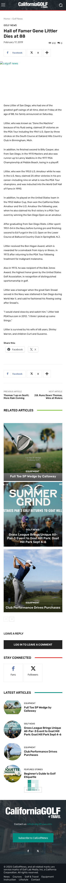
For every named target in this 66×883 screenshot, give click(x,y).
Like (13, 666)
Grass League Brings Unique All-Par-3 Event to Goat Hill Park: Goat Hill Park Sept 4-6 (33, 538)
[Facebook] (28, 851)
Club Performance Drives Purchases (33, 607)
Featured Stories (33, 769)
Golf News (17, 18)
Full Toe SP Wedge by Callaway (33, 476)
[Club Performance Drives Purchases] (33, 580)
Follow (33, 666)
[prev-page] (6, 619)
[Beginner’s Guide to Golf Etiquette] (12, 773)
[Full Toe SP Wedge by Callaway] (33, 448)
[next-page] (12, 619)
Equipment (32, 471)
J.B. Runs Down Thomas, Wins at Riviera (48, 397)
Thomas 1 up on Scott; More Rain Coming (16, 397)
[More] (47, 52)
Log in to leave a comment (33, 644)
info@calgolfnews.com (39, 824)
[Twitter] (37, 851)
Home (7, 18)
